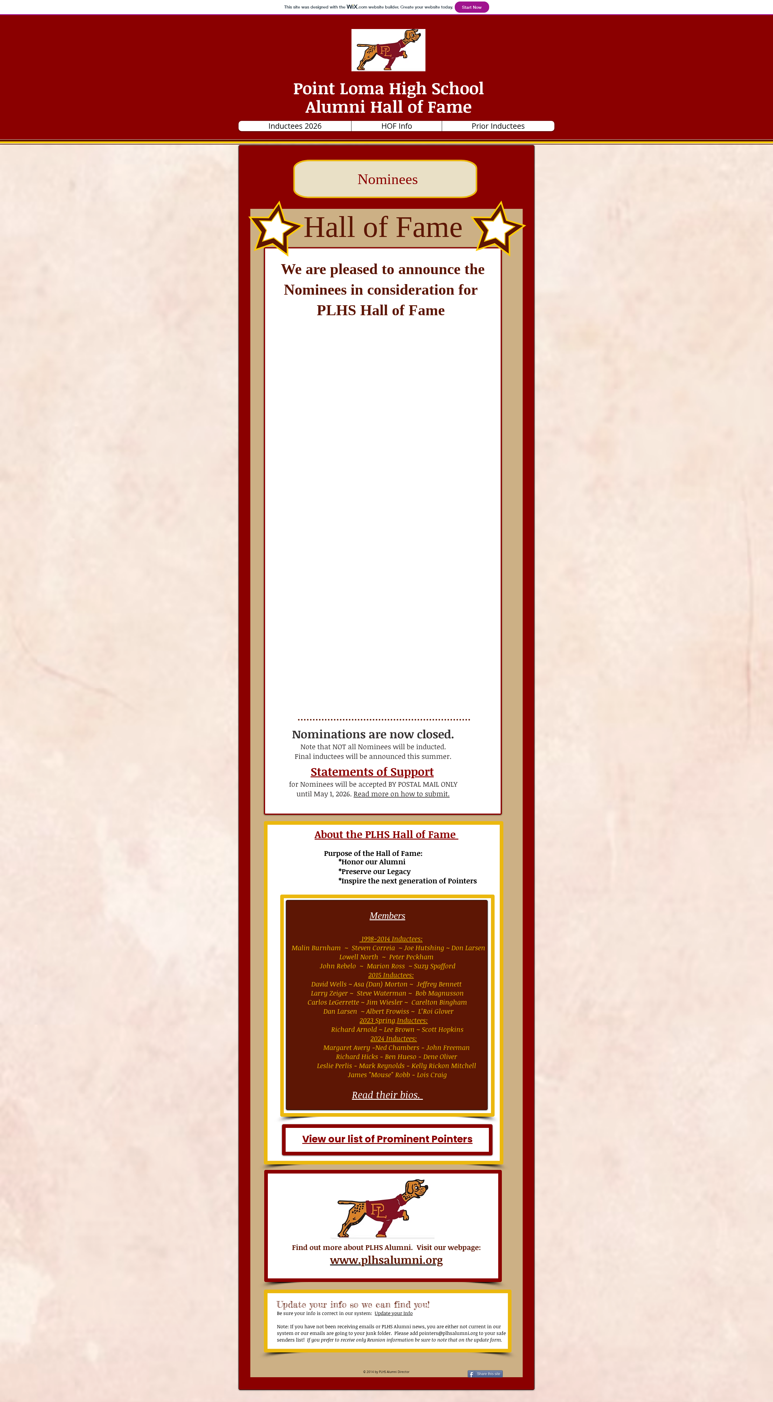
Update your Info (394, 1313)
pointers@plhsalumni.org (448, 1333)
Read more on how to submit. (402, 793)
